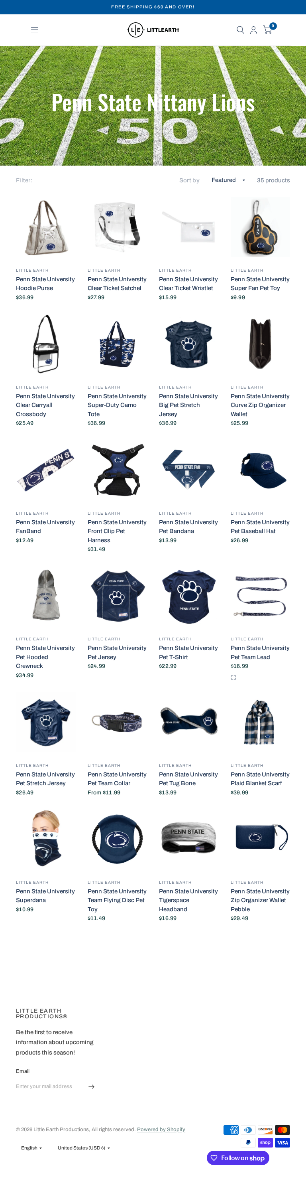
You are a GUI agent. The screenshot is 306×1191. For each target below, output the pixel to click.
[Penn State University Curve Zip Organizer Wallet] (260, 344)
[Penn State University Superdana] (46, 839)
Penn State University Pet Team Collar (117, 779)
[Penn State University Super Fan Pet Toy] (260, 227)
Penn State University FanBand (45, 527)
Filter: (24, 180)
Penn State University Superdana (45, 896)
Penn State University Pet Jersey (117, 652)
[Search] (240, 29)
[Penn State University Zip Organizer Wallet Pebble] (260, 839)
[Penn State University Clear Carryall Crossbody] (46, 344)
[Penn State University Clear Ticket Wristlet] (189, 227)
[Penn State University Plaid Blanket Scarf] (260, 722)
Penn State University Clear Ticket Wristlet (188, 284)
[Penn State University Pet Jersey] (117, 596)
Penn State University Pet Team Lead (260, 652)
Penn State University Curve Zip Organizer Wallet (260, 405)
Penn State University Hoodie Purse (45, 284)
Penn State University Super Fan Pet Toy (260, 284)
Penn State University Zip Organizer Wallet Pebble (260, 900)
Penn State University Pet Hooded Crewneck (45, 657)
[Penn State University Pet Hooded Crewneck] (46, 596)
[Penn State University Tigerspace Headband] (189, 839)
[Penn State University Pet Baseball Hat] (260, 470)
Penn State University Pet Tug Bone (188, 779)
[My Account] (253, 29)
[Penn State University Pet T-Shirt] (189, 596)
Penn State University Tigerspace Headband (188, 900)
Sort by (189, 180)
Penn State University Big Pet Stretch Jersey (188, 405)
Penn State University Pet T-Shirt (188, 652)
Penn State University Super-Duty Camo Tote (117, 405)
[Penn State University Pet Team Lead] (260, 596)
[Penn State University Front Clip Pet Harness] (117, 470)
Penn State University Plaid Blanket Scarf (260, 779)
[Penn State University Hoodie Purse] (46, 227)
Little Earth (32, 270)
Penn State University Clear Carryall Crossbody (45, 405)
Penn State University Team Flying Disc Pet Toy (117, 900)
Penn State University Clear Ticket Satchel (117, 284)
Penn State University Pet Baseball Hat (260, 527)
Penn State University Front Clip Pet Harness (117, 531)
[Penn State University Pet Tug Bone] (189, 722)
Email (22, 1071)
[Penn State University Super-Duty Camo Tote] (117, 344)
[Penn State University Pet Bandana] (189, 470)
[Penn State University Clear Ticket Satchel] (117, 227)
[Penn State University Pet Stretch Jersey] (46, 722)
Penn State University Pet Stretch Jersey (45, 779)
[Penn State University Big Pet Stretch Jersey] (189, 344)
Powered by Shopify (161, 1129)
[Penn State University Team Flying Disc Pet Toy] (117, 839)
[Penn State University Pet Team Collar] (117, 722)
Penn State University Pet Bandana (188, 527)
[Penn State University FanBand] (46, 470)
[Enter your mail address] (91, 1086)
